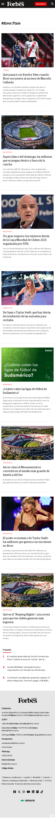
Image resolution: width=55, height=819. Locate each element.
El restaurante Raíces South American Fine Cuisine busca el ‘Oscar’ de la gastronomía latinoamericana (28, 658)
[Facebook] (14, 792)
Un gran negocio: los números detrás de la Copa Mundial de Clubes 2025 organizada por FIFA (26, 240)
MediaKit (36, 777)
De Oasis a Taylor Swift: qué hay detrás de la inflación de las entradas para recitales (27, 316)
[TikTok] (42, 792)
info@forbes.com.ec (41, 715)
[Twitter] (19, 792)
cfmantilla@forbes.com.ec (29, 724)
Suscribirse (41, 4)
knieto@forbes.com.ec (10, 731)
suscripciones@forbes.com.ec (13, 743)
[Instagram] (23, 792)
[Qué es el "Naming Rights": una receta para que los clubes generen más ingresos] (27, 590)
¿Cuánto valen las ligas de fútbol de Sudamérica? (25, 391)
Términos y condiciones (11, 777)
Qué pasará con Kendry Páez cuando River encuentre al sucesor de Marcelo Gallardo (27, 78)
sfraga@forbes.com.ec (43, 735)
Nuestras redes (36, 781)
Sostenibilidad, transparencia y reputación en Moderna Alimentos (26, 668)
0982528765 (7, 756)
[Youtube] (28, 792)
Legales (27, 777)
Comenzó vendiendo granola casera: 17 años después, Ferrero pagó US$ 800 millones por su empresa (28, 679)
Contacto (46, 777)
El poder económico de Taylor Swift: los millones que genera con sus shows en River (27, 542)
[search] (52, 4)
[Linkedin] (33, 792)
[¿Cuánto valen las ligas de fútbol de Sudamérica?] (27, 365)
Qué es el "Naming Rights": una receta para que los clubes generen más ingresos (26, 618)
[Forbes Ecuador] (15, 4)
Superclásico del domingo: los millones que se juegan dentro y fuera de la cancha (27, 160)
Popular (7, 649)
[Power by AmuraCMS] (27, 800)
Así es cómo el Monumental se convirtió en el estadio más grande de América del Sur (26, 471)
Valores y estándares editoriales (15, 781)
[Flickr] (37, 792)
